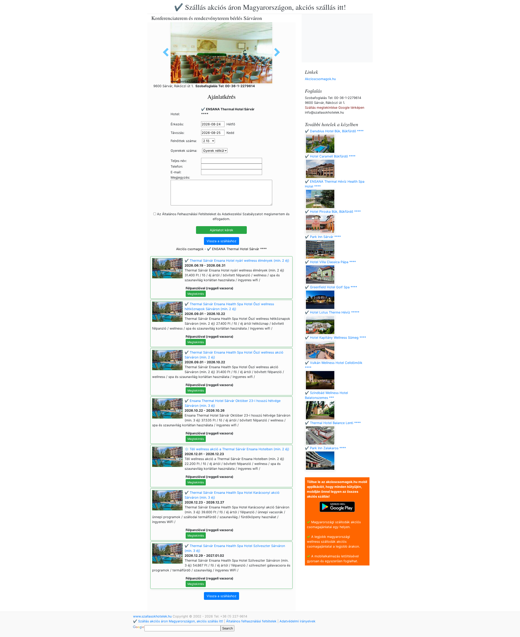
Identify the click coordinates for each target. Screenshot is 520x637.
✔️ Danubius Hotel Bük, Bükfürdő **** (334, 131)
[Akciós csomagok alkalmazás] (337, 506)
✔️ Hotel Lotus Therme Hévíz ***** (332, 312)
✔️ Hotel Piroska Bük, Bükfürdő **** (333, 211)
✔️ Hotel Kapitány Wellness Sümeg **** (335, 337)
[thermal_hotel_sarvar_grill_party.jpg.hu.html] (167, 52)
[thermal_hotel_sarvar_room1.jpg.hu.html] (275, 52)
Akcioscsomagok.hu (320, 79)
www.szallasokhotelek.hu (153, 616)
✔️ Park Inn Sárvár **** (323, 237)
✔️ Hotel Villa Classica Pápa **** (330, 262)
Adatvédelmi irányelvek (297, 621)
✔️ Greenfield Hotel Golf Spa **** (331, 287)
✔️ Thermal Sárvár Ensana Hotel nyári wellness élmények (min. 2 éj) (237, 260)
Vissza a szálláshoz (221, 241)
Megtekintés (195, 293)
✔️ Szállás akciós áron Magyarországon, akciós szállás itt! (260, 7)
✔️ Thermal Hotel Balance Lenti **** (333, 423)
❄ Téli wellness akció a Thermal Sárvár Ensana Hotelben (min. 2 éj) (237, 449)
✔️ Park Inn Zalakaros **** (325, 448)
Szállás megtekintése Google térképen (334, 107)
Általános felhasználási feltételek (251, 621)
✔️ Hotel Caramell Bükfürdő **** (330, 156)
